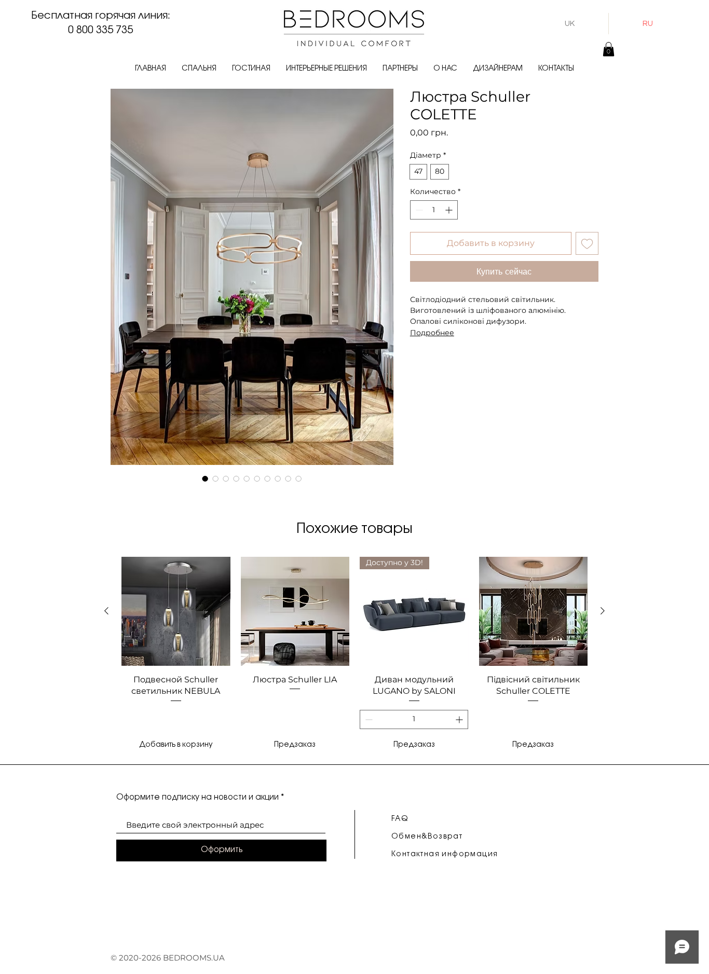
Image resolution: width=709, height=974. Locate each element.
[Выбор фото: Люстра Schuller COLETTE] (205, 478)
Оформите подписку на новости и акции (197, 797)
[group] (354, 655)
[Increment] (449, 210)
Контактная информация (444, 854)
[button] (199, 69)
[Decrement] (418, 210)
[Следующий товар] (602, 611)
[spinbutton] (434, 210)
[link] (609, 49)
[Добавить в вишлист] (587, 243)
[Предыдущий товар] (106, 611)
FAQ (399, 819)
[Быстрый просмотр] (175, 611)
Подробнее (432, 332)
